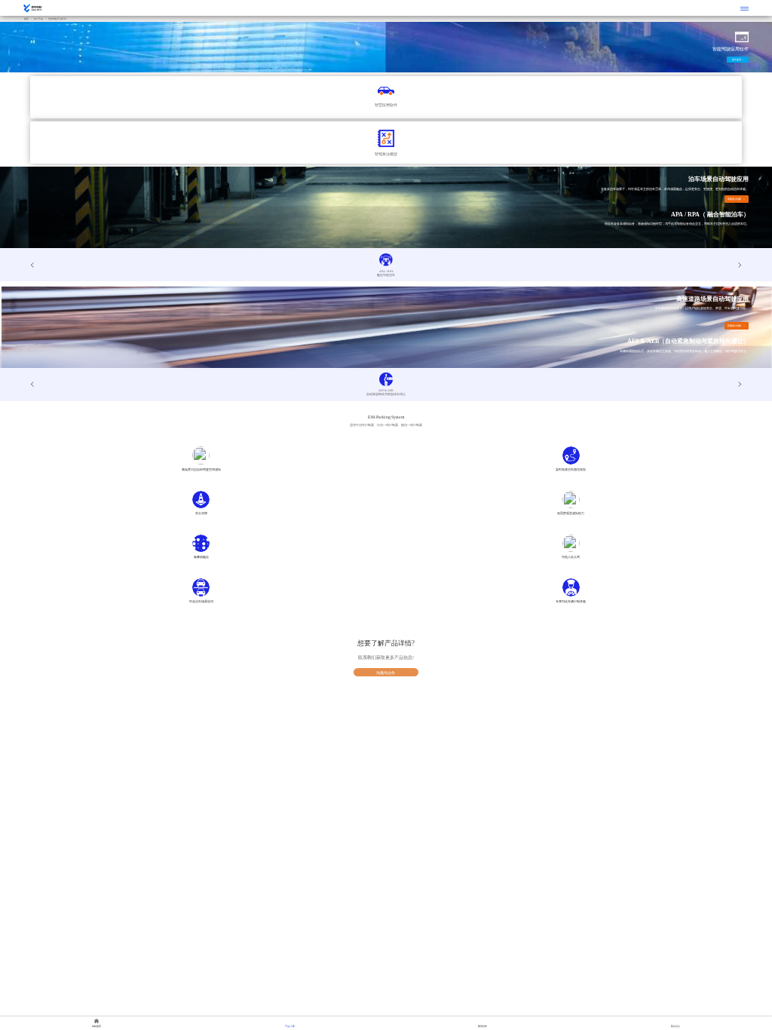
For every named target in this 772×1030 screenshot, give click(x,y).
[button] (739, 265)
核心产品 (38, 18)
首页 (26, 18)
